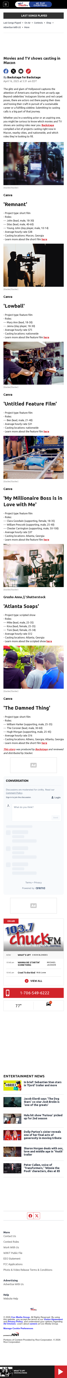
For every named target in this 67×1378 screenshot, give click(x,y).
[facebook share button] (5, 71)
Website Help (10, 1298)
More (26, 27)
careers (33, 1323)
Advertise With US (12, 27)
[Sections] (5, 4)
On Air (27, 23)
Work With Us (11, 1247)
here (44, 239)
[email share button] (20, 71)
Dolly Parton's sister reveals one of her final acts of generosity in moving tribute (43, 1134)
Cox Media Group (20, 1317)
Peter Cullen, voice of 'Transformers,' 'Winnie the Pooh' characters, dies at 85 (42, 1168)
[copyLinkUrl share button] (28, 71)
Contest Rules (11, 1241)
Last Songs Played (12, 23)
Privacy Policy (15, 1321)
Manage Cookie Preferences (18, 1328)
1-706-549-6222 (34, 993)
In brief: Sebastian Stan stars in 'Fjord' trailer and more (43, 1083)
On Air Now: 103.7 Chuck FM (33, 945)
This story (9, 749)
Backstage (48, 125)
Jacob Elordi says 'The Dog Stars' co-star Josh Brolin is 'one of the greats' (42, 1101)
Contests (38, 23)
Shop (48, 23)
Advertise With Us (13, 1284)
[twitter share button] (13, 71)
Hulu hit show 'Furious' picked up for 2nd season (43, 1117)
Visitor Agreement (53, 1319)
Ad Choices (9, 1323)
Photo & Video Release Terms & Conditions (27, 1269)
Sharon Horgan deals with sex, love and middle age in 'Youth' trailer (43, 1151)
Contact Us (9, 1236)
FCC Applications (13, 1264)
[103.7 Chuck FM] (33, 4)
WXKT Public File (12, 1253)
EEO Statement (11, 1258)
